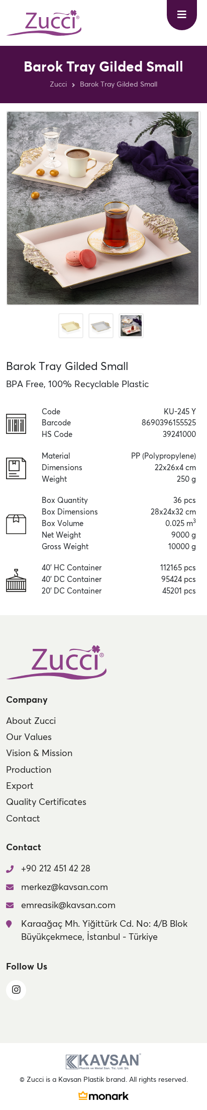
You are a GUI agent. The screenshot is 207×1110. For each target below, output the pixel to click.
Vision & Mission (39, 753)
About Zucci (31, 721)
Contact (23, 819)
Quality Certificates (46, 802)
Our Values (29, 737)
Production (28, 770)
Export (20, 786)
